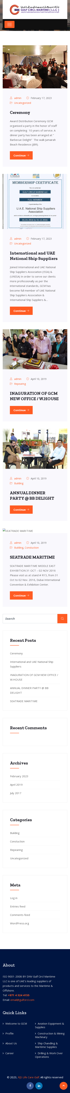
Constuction (32, 547)
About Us (11, 1043)
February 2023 (19, 776)
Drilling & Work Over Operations (49, 1055)
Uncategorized (22, 103)
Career (9, 1053)
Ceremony (20, 112)
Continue (19, 155)
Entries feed (17, 906)
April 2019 (16, 784)
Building (18, 483)
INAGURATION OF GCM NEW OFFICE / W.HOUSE (34, 396)
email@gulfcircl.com (22, 1000)
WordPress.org (19, 923)
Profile (9, 1033)
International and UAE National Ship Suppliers (34, 255)
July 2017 (15, 793)
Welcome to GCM (16, 1023)
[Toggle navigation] (9, 24)
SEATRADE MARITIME (32, 557)
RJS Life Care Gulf (28, 1077)
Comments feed (20, 915)
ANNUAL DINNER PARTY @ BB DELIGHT (32, 495)
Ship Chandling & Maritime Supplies (46, 1045)
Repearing (20, 383)
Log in (13, 898)
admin (17, 98)
